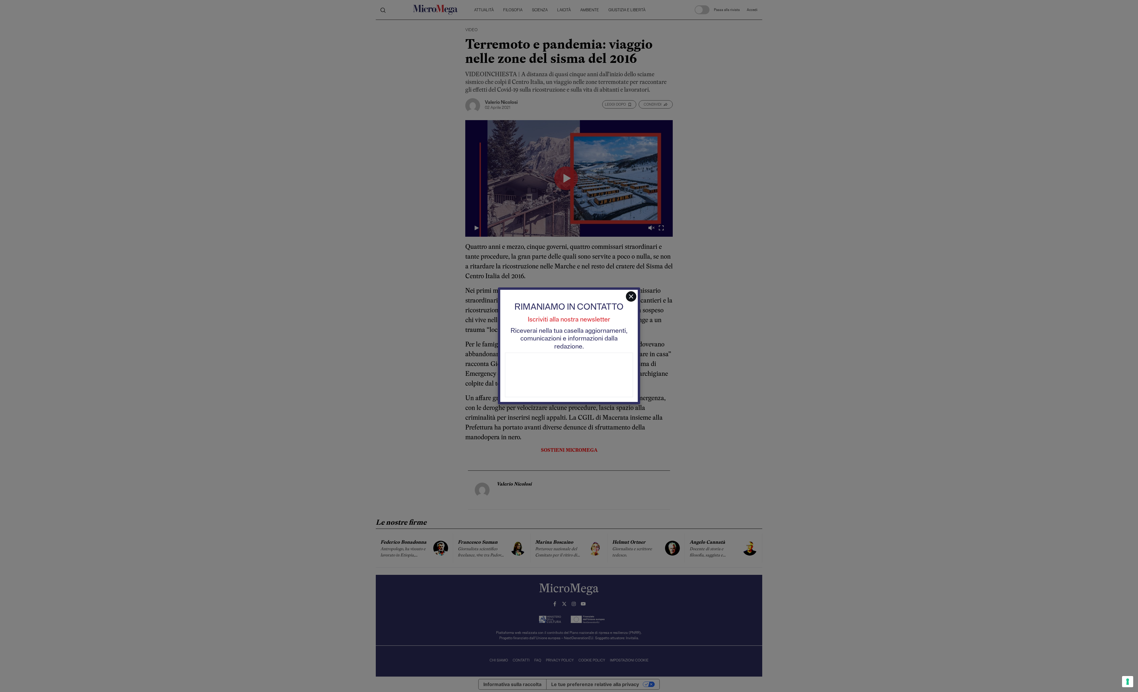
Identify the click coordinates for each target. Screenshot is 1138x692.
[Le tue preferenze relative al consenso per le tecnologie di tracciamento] (1127, 681)
